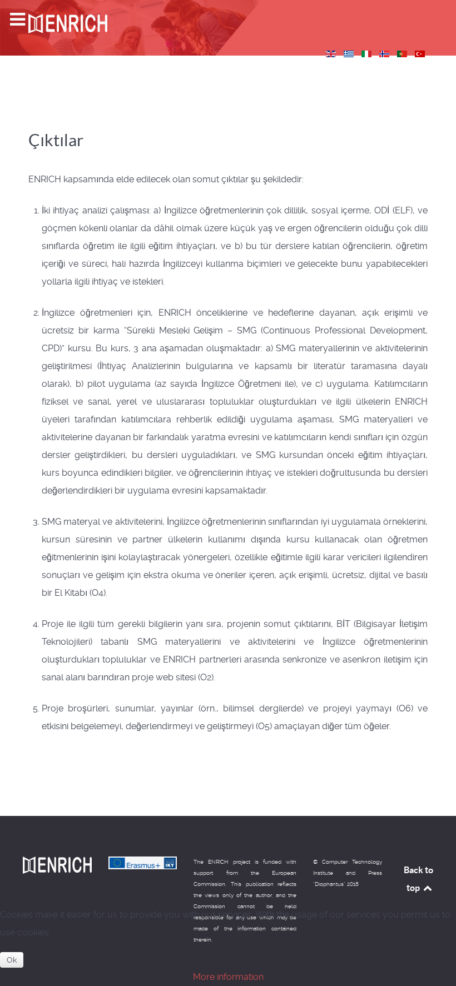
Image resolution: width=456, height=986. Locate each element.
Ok (12, 959)
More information (228, 977)
